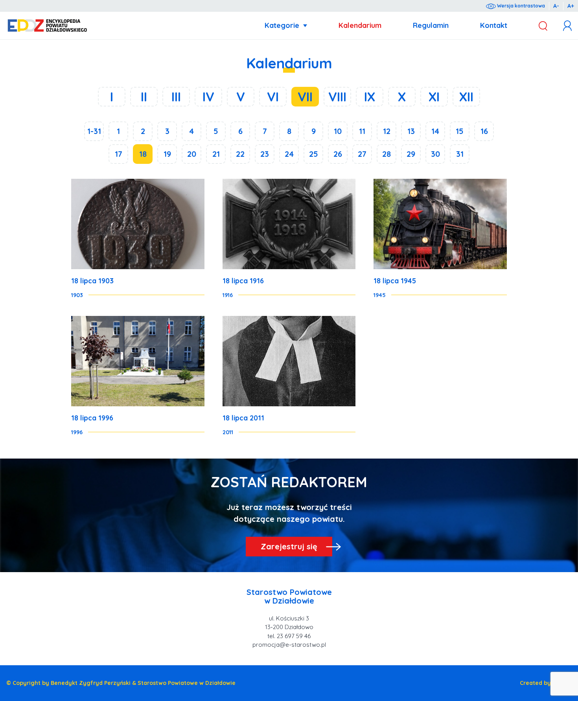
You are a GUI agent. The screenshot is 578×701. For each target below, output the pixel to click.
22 (240, 154)
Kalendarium (360, 25)
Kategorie (282, 25)
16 (484, 131)
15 (460, 131)
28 (386, 154)
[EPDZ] (47, 25)
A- (556, 5)
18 (143, 154)
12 (386, 131)
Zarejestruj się (289, 546)
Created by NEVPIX (546, 682)
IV (208, 97)
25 (313, 154)
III (176, 97)
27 (362, 154)
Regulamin (431, 25)
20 (191, 154)
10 (338, 131)
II (144, 97)
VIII (337, 97)
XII (466, 97)
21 (216, 154)
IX (369, 97)
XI (434, 97)
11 (362, 131)
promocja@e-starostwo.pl (289, 644)
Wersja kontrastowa (520, 6)
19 (167, 154)
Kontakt (493, 25)
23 (264, 154)
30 (435, 154)
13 (411, 131)
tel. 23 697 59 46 (289, 636)
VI (273, 97)
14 (435, 131)
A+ (570, 5)
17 (118, 154)
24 (289, 154)
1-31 (94, 131)
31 (460, 154)
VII (305, 97)
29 (411, 154)
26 (337, 154)
